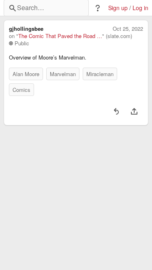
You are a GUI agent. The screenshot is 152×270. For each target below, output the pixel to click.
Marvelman (63, 74)
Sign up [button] (118, 8)
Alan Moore (26, 74)
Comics (21, 89)
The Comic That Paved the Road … (60, 36)
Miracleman (99, 74)
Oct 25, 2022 (128, 28)
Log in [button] (140, 8)
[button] (98, 8)
